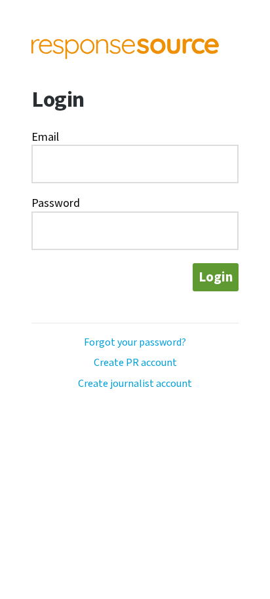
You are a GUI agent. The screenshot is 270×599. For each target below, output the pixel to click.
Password (55, 203)
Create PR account (135, 363)
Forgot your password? (135, 343)
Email (45, 137)
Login (216, 277)
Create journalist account (135, 384)
